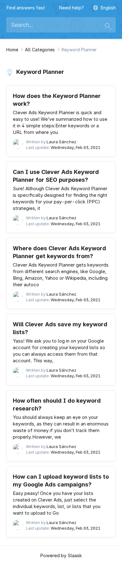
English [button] (108, 8)
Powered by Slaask (61, 555)
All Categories (40, 49)
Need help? (71, 8)
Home (12, 49)
